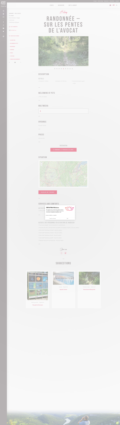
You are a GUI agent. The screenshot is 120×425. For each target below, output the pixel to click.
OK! (67, 218)
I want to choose (52, 218)
